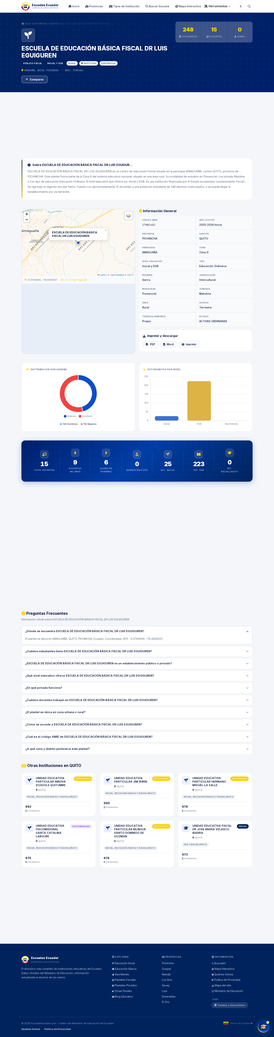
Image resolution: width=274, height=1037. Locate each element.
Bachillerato (122, 974)
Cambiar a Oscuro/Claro (231, 1005)
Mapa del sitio (223, 985)
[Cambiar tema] (241, 6)
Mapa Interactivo (189, 6)
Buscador (220, 963)
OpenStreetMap (117, 275)
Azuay (166, 985)
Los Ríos (167, 979)
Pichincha (168, 963)
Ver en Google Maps (72, 279)
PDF (152, 344)
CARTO (130, 275)
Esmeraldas (169, 996)
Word (170, 344)
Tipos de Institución (125, 6)
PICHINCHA (41, 23)
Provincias (95, 6)
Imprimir (191, 344)
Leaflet (102, 275)
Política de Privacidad (227, 979)
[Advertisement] (137, 123)
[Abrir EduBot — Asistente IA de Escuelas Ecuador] (264, 1027)
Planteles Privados (126, 985)
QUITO (55, 23)
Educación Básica (125, 968)
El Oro (165, 1001)
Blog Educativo (124, 996)
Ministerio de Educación (228, 991)
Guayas (166, 968)
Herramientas (218, 6)
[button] (78, 243)
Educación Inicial (125, 963)
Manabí (166, 974)
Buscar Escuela (158, 6)
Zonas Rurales (123, 991)
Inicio (75, 6)
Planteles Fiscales (125, 979)
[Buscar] (249, 6)
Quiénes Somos (223, 974)
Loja (164, 991)
